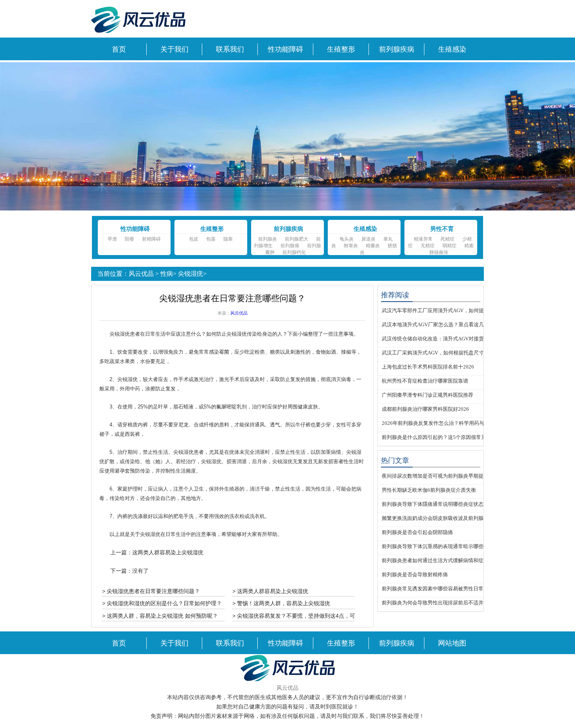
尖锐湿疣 (190, 273)
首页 (119, 49)
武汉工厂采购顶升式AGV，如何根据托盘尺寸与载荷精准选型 (450, 353)
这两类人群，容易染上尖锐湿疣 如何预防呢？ (162, 616)
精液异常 (423, 239)
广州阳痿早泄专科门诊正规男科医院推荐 (427, 395)
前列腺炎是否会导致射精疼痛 (415, 574)
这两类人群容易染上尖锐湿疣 (167, 552)
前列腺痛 (289, 245)
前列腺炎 (267, 239)
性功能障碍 (285, 49)
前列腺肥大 (296, 239)
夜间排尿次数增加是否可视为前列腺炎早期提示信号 (440, 476)
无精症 (427, 245)
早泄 (112, 239)
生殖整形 (341, 49)
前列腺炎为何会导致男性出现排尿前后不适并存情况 (440, 603)
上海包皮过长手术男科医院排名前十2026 (428, 367)
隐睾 (228, 239)
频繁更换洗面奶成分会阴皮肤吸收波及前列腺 (432, 518)
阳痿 (129, 239)
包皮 (193, 239)
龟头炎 (347, 239)
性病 (166, 273)
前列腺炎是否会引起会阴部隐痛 (417, 532)
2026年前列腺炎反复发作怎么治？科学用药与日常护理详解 (448, 423)
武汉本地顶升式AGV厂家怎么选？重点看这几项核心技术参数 (450, 324)
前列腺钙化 (294, 252)
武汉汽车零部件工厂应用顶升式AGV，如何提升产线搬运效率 (450, 310)
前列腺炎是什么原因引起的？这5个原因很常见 (434, 437)
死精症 (447, 239)
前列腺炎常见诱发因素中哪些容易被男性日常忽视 (438, 589)
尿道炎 (368, 239)
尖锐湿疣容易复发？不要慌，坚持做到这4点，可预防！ (304, 616)
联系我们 (230, 49)
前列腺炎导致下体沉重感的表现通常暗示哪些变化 (438, 546)
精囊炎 (373, 245)
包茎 (211, 239)
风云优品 (141, 273)
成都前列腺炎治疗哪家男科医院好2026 (425, 409)
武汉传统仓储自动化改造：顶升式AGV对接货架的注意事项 (448, 339)
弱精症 (449, 245)
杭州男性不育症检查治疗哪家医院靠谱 (425, 381)
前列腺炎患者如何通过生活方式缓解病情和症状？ (438, 560)
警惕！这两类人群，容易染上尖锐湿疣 (283, 603)
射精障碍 (151, 239)
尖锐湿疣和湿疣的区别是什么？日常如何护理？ (164, 603)
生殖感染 (452, 49)
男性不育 (442, 228)
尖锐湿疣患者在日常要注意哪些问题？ (153, 591)
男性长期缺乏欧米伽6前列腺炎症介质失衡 (429, 490)
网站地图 (452, 643)
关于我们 (174, 49)
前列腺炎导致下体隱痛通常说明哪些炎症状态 (432, 504)
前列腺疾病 (396, 49)
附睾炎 (351, 245)
